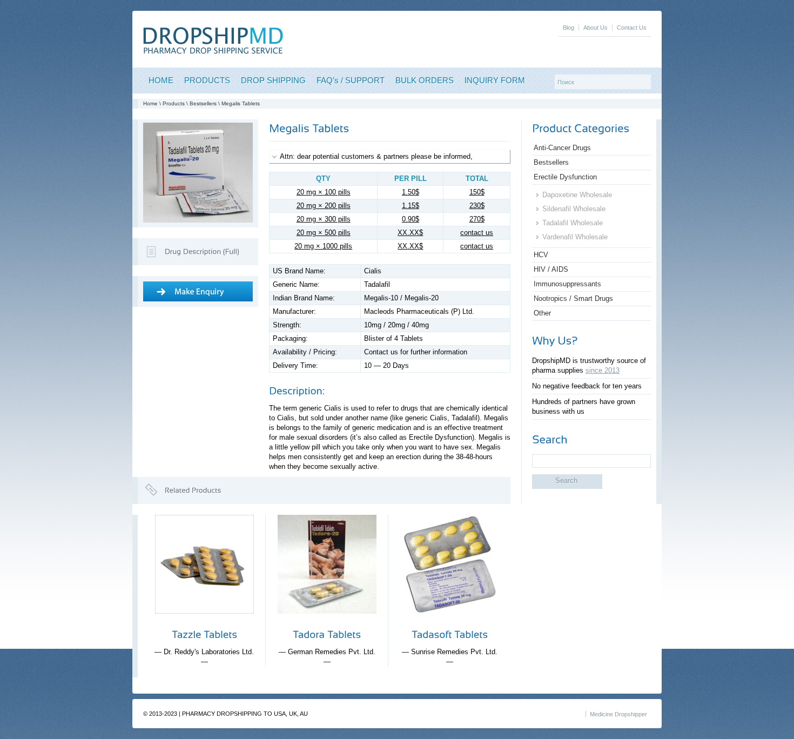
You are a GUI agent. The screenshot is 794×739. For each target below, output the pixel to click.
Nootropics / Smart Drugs (573, 298)
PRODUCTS (207, 80)
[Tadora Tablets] (327, 622)
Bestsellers (203, 103)
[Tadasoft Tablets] (449, 622)
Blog (568, 27)
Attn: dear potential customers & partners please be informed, (376, 156)
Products (174, 103)
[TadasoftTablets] (450, 634)
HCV (541, 255)
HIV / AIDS (551, 269)
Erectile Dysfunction (565, 177)
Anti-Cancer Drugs (562, 148)
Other (542, 313)
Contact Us (632, 27)
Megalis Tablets (240, 103)
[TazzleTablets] (204, 634)
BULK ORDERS (424, 80)
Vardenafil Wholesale (575, 237)
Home (150, 103)
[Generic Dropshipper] (213, 52)
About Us (595, 27)
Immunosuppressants (567, 284)
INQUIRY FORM (495, 80)
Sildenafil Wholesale (573, 209)
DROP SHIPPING (273, 80)
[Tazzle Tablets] (204, 622)
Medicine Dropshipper (618, 714)
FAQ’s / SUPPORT (351, 80)
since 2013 (603, 370)
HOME (161, 80)
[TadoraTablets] (327, 634)
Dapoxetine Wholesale (577, 195)
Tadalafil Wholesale (572, 223)
